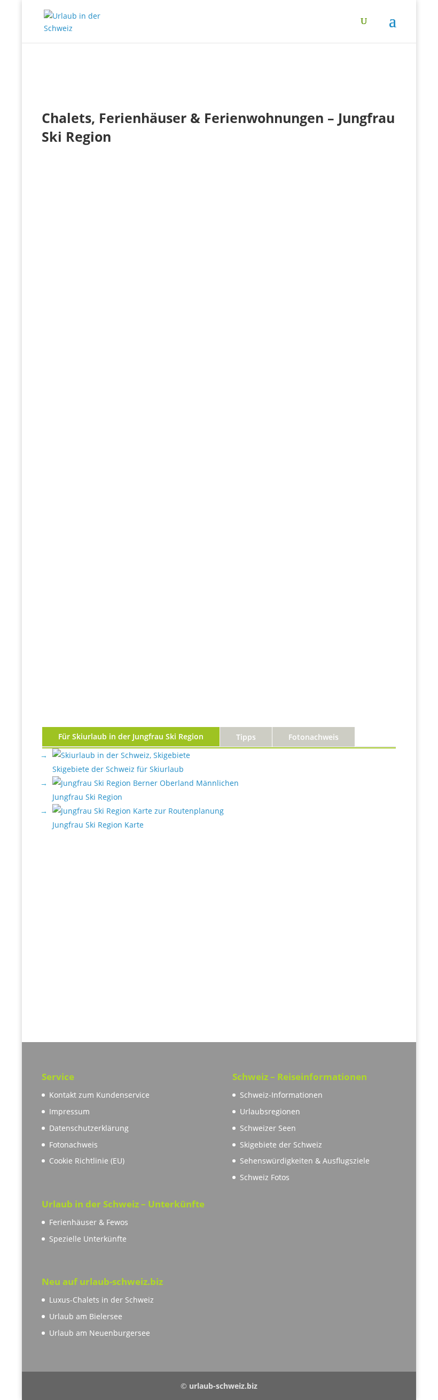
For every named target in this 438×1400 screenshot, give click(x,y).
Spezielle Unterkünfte (88, 1239)
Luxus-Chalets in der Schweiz (101, 1300)
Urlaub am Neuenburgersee (99, 1333)
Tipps (246, 737)
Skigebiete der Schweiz (281, 1144)
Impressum (69, 1111)
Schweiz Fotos (265, 1177)
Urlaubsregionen (270, 1111)
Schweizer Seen (268, 1128)
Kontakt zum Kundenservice (99, 1095)
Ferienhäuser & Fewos (88, 1222)
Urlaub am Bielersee (85, 1316)
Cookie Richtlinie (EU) (86, 1161)
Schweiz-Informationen (281, 1095)
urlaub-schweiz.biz (223, 1386)
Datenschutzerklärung (89, 1128)
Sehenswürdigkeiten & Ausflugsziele (305, 1161)
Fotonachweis (313, 737)
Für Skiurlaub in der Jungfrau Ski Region (131, 736)
